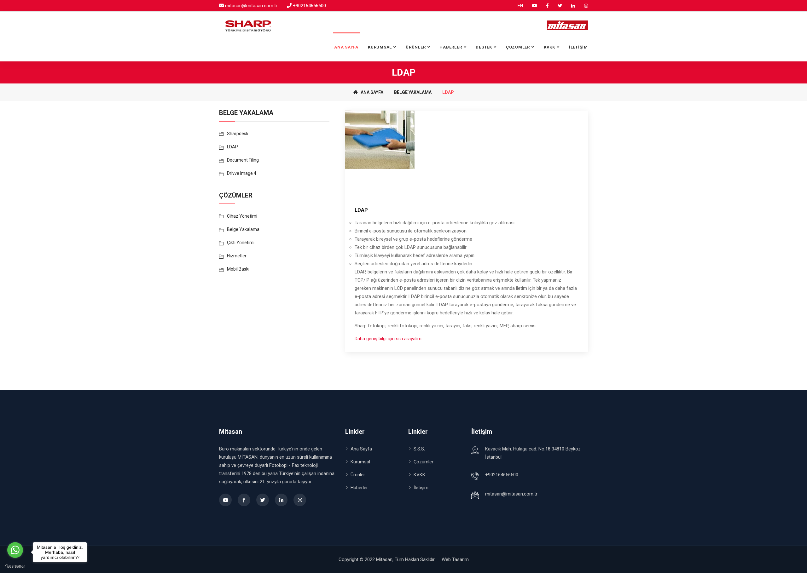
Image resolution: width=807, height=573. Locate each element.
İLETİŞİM (578, 47)
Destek (484, 47)
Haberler (450, 47)
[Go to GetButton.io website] (15, 566)
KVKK (549, 47)
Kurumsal (380, 47)
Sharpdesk (237, 133)
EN (520, 5)
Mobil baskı (238, 269)
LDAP (361, 210)
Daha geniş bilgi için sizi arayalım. (388, 338)
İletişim (421, 487)
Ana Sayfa (346, 47)
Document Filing (243, 160)
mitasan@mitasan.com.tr (251, 6)
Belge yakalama (243, 229)
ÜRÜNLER (416, 47)
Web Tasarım (455, 559)
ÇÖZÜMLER (518, 47)
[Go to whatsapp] (15, 550)
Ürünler (358, 475)
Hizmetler (237, 255)
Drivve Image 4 (241, 173)
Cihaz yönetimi (242, 216)
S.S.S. (419, 449)
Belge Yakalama (413, 92)
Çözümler (423, 462)
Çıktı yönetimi (240, 242)
